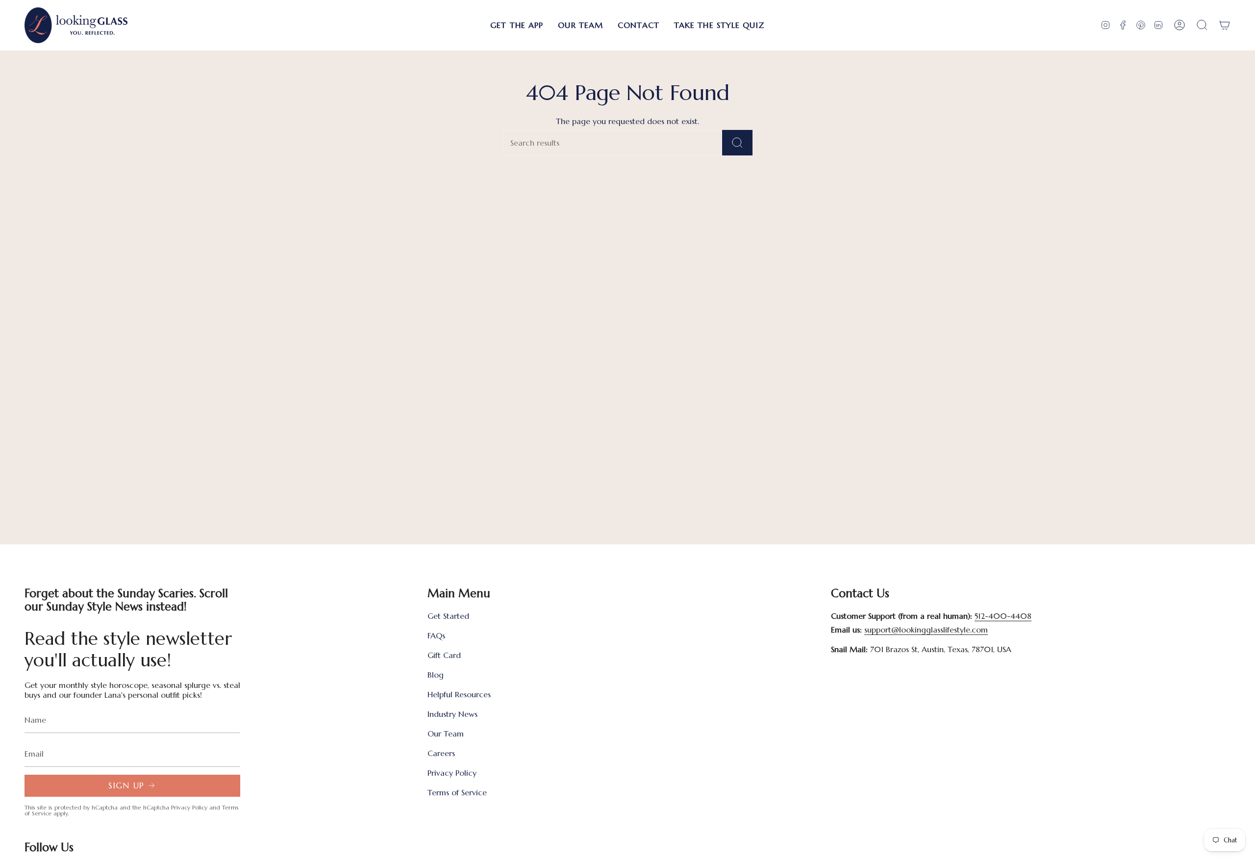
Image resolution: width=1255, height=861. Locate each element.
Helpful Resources (459, 694)
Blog (435, 675)
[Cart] (1224, 25)
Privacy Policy (189, 807)
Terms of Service (457, 792)
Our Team (445, 733)
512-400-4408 (1003, 616)
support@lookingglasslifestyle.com (926, 629)
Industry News (452, 714)
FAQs (436, 635)
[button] (517, 25)
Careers (441, 753)
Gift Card (444, 655)
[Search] (737, 142)
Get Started (448, 616)
